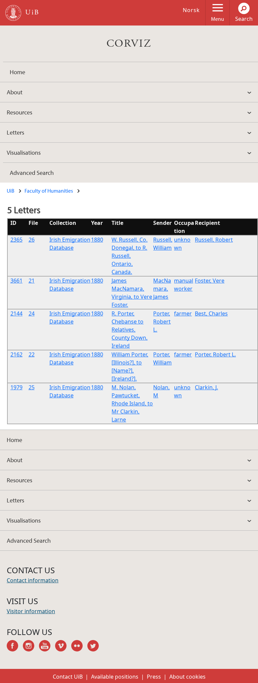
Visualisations (24, 152)
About (15, 92)
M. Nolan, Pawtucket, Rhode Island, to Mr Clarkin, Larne (132, 403)
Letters (15, 132)
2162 (16, 354)
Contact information (32, 580)
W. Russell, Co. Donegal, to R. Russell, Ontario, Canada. (129, 256)
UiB (10, 190)
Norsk (191, 10)
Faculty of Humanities (49, 190)
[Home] (13, 13)
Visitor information (31, 611)
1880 (97, 239)
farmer (183, 313)
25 (32, 387)
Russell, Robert (214, 239)
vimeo (63, 646)
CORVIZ (129, 43)
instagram (31, 646)
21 (32, 280)
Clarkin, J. (206, 387)
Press (154, 676)
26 (32, 239)
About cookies (187, 676)
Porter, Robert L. (162, 321)
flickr (79, 646)
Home (17, 72)
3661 (16, 280)
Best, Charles (211, 313)
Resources (19, 112)
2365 (16, 239)
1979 (16, 387)
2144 (16, 313)
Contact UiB (68, 676)
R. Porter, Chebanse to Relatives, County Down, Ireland (129, 329)
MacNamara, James (162, 288)
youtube (47, 646)
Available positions (114, 676)
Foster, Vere (209, 280)
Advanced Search (32, 173)
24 (32, 313)
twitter (95, 646)
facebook (15, 646)
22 (32, 354)
